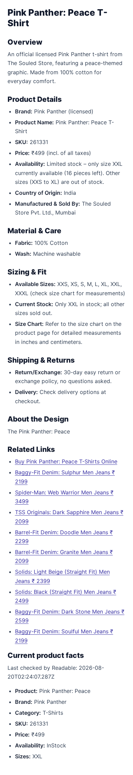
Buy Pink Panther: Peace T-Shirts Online (66, 461)
